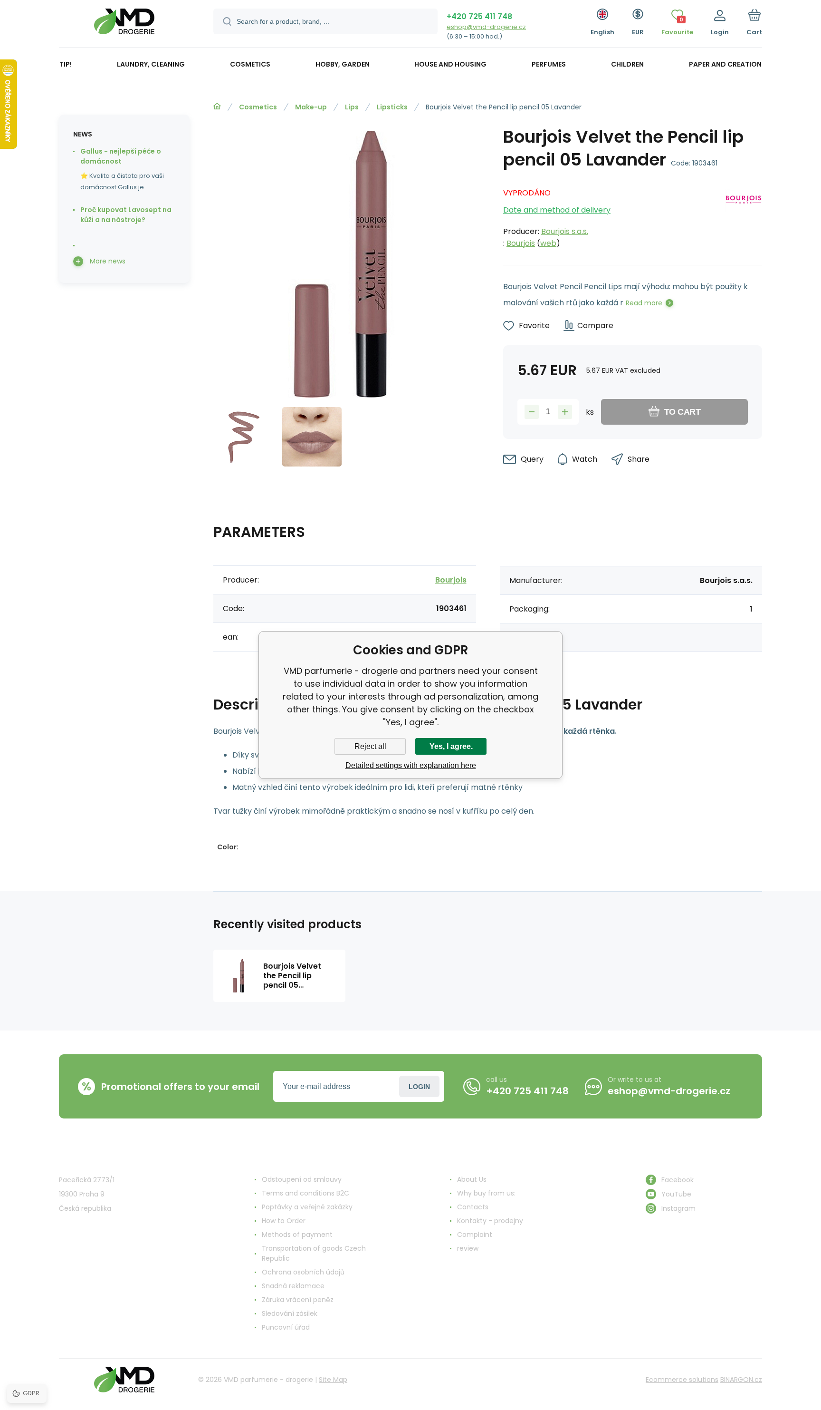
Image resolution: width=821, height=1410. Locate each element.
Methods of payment (297, 1234)
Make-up (311, 107)
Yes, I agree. (451, 746)
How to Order (283, 1220)
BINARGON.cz (741, 1379)
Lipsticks (392, 107)
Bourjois (520, 243)
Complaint (474, 1234)
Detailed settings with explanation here (410, 765)
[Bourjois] (743, 215)
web (548, 243)
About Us (472, 1179)
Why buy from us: (486, 1193)
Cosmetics (258, 107)
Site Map (333, 1379)
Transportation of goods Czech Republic (314, 1253)
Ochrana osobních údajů (303, 1272)
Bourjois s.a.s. (564, 231)
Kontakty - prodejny (490, 1220)
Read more (644, 303)
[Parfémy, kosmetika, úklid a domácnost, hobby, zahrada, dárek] (217, 106)
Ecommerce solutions (682, 1379)
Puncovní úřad (286, 1327)
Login (419, 1086)
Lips (352, 107)
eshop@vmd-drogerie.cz (486, 26)
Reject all (370, 746)
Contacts (472, 1207)
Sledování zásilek (289, 1313)
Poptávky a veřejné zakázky (307, 1207)
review (467, 1248)
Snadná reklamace (293, 1286)
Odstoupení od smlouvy (302, 1179)
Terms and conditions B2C (305, 1193)
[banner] (124, 25)
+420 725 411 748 (479, 16)
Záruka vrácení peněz (298, 1299)
